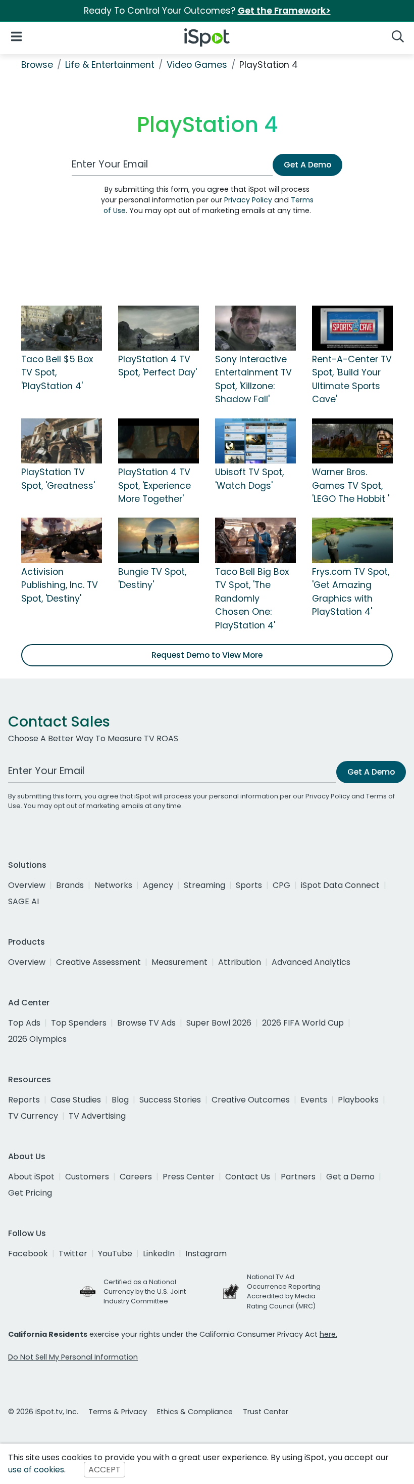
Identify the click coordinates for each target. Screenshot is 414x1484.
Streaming (204, 885)
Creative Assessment (98, 962)
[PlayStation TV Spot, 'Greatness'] (61, 440)
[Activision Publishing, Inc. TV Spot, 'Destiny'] (61, 540)
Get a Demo (350, 1176)
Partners (298, 1176)
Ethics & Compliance (195, 1412)
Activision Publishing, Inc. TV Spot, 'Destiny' (59, 585)
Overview (26, 885)
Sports (249, 885)
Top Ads (24, 1023)
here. (328, 1334)
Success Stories (170, 1100)
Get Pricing (30, 1193)
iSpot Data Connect (340, 885)
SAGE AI (23, 901)
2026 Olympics (37, 1039)
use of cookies (36, 1469)
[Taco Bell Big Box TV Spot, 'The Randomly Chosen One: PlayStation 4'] (255, 540)
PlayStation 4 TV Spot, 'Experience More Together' (154, 485)
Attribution (239, 962)
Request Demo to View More (207, 655)
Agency (158, 885)
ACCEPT (104, 1469)
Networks (113, 885)
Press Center (189, 1176)
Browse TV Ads (146, 1023)
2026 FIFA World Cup (303, 1023)
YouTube (115, 1253)
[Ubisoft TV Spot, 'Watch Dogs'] (255, 440)
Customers (87, 1176)
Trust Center (265, 1412)
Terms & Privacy (117, 1412)
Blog (120, 1100)
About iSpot (31, 1176)
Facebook (28, 1253)
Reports (24, 1100)
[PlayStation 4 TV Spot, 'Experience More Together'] (158, 440)
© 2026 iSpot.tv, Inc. (43, 1412)
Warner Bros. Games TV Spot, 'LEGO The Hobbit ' (350, 485)
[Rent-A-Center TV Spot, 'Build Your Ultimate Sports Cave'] (352, 327)
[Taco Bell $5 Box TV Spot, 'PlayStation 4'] (61, 327)
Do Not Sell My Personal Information (73, 1357)
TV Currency (33, 1116)
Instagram (206, 1253)
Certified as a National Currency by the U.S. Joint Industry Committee (145, 1291)
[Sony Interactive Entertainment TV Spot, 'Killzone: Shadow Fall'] (255, 327)
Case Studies (75, 1100)
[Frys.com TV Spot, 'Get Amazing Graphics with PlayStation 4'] (352, 540)
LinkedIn (159, 1253)
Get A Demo (307, 165)
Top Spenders (79, 1023)
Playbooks (358, 1100)
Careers (136, 1176)
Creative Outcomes (251, 1100)
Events (313, 1100)
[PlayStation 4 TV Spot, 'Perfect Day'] (158, 327)
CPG (281, 885)
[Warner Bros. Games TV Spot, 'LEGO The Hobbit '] (352, 440)
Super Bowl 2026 (218, 1023)
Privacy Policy (248, 200)
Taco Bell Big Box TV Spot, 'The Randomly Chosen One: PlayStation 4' (252, 598)
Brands (70, 885)
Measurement (179, 962)
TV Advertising (97, 1116)
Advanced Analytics (311, 962)
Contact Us (247, 1176)
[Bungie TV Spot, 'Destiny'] (158, 540)
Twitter (73, 1253)
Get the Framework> (284, 11)
